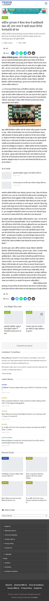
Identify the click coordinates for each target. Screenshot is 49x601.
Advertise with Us (10, 530)
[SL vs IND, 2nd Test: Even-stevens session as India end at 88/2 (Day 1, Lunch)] (36, 488)
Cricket (4, 385)
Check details (6, 373)
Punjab (5, 558)
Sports (4, 398)
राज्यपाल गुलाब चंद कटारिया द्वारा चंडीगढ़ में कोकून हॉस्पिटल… (30, 183)
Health (5, 17)
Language (8, 554)
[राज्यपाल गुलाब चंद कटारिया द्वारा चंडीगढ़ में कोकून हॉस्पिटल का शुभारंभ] (7, 185)
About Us (8, 526)
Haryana (7, 563)
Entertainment (7, 437)
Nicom (36, 597)
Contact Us (8, 548)
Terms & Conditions (11, 535)
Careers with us (10, 539)
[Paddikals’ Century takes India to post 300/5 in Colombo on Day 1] (12, 464)
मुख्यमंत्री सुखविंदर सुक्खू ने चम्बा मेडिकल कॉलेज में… (27, 173)
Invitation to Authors (11, 571)
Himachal (8, 567)
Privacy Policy (9, 543)
